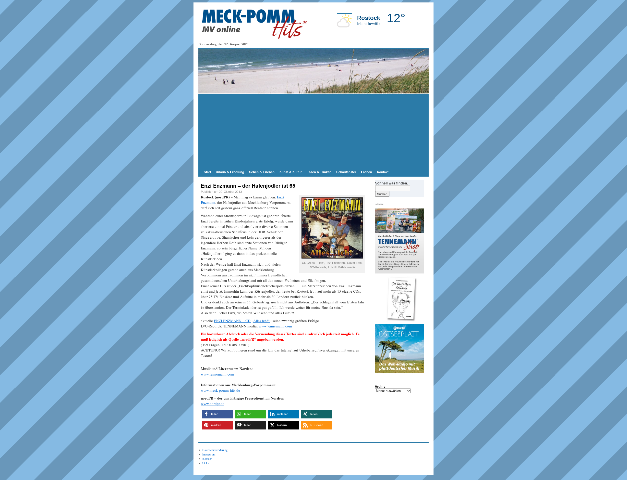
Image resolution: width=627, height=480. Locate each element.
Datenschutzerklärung (215, 450)
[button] (217, 414)
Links (205, 463)
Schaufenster (346, 171)
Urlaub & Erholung (230, 171)
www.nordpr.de (212, 403)
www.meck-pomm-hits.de (220, 390)
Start (207, 171)
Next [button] (418, 299)
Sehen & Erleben (262, 171)
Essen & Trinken (319, 171)
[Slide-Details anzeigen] (401, 299)
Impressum (208, 454)
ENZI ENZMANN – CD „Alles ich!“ (242, 320)
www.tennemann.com (275, 326)
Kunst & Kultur (290, 171)
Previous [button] (380, 299)
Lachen (366, 171)
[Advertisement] (313, 130)
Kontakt (382, 171)
